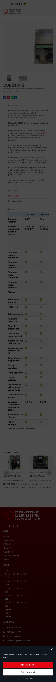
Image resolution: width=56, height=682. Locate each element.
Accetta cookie (28, 664)
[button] (51, 649)
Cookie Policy (28, 678)
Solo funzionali (28, 672)
